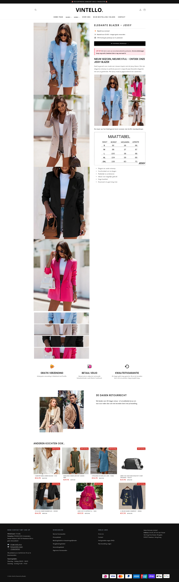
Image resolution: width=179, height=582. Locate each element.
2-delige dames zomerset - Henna (131, 511)
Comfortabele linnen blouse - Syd (46, 476)
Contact (100, 537)
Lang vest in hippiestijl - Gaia (87, 511)
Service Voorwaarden (59, 534)
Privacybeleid (57, 537)
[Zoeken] (36, 10)
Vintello (14, 576)
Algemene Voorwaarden (60, 550)
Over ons (101, 534)
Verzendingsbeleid (58, 547)
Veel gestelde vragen (16, 547)
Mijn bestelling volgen (104, 544)
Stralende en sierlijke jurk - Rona (103, 476)
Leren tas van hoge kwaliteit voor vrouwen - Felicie (131, 476)
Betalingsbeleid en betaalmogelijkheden (65, 540)
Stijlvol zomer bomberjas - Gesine (46, 511)
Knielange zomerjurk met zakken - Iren (74, 476)
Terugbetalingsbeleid (59, 544)
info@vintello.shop (16, 544)
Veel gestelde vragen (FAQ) (106, 540)
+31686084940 (15, 549)
